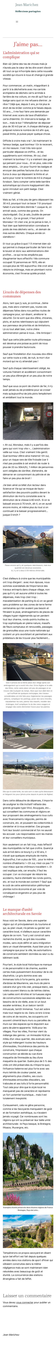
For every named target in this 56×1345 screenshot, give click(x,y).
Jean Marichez (11, 1334)
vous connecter (24, 1302)
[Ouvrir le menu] (16, 21)
